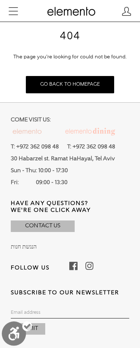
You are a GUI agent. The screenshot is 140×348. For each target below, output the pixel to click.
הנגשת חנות (24, 247)
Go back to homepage (70, 84)
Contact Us (42, 226)
